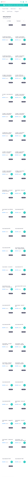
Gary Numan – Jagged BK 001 (7, 421)
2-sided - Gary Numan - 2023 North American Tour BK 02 (7, 114)
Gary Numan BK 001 (6, 382)
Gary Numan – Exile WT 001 (19, 306)
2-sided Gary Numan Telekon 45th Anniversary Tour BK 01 (7, 56)
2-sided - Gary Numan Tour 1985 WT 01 (19, 172)
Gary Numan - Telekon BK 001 (7, 440)
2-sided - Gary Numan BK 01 (7, 95)
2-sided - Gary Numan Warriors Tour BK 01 (6, 152)
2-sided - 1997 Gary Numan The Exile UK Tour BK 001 (20, 76)
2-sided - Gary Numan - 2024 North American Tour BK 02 (20, 95)
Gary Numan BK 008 (6, 324)
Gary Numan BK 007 (6, 305)
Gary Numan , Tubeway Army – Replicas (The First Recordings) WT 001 (7, 363)
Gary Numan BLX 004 (19, 209)
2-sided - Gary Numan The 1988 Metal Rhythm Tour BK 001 (7, 76)
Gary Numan (7, 17)
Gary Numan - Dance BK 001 (20, 191)
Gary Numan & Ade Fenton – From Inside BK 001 (7, 287)
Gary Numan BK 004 (19, 228)
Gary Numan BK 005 (6, 247)
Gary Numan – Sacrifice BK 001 (20, 421)
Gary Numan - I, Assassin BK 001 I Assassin (7, 191)
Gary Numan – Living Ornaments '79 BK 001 (19, 344)
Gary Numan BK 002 (19, 382)
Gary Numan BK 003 (6, 228)
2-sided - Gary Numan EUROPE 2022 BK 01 (19, 133)
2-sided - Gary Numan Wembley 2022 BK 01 (6, 172)
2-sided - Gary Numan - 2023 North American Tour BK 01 (20, 114)
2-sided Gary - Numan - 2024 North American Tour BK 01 (7, 133)
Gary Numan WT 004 (6, 458)
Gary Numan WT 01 (19, 266)
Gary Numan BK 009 (19, 324)
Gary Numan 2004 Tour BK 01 (20, 287)
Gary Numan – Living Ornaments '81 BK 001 (19, 363)
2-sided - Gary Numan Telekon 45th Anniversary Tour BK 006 (20, 37)
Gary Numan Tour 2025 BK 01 (7, 210)
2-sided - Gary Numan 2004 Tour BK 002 (19, 56)
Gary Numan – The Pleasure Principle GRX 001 (20, 440)
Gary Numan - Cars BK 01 (7, 266)
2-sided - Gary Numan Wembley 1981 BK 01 (19, 152)
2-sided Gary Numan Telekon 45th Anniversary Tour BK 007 (7, 37)
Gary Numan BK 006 (6, 401)
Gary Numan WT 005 (19, 458)
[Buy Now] (12, 40)
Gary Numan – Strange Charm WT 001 (7, 344)
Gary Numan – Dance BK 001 (20, 402)
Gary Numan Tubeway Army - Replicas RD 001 (19, 248)
